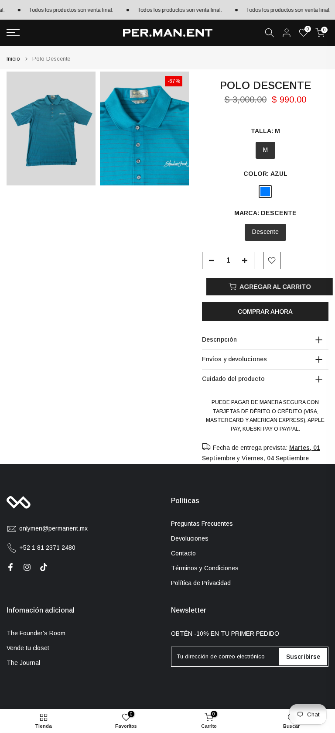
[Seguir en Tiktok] (44, 567)
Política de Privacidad (201, 582)
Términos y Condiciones (205, 568)
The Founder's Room (36, 633)
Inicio (13, 59)
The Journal (23, 662)
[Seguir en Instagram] (27, 567)
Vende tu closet (28, 647)
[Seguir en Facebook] (10, 567)
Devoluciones (190, 538)
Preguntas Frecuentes (202, 523)
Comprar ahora (265, 311)
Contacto (183, 553)
